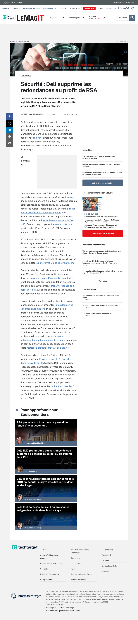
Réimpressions (46, 580)
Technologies (76, 563)
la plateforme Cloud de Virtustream (55, 262)
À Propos (44, 550)
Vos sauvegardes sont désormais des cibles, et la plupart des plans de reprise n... (102, 252)
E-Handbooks (107, 550)
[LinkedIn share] (9, 130)
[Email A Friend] (9, 143)
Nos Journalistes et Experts (82, 574)
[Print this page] (9, 136)
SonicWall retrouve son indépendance (97, 314)
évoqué (70, 197)
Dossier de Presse (78, 580)
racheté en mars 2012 (62, 386)
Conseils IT (106, 555)
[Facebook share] (9, 116)
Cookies (5, 8)
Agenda (74, 569)
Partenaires (75, 558)
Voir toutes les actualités (102, 183)
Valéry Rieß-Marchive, (32, 114)
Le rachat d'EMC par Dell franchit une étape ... (101, 306)
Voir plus (103, 281)
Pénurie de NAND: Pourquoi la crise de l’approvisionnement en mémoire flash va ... (99, 262)
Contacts (44, 569)
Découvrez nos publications (122, 2)
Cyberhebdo (64, 8)
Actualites (25, 76)
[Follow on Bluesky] (127, 8)
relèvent (37, 137)
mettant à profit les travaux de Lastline (48, 347)
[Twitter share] (9, 123)
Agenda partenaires (31, 8)
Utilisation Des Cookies (49, 574)
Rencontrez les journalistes (51, 563)
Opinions (105, 561)
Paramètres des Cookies (70, 611)
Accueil (12, 41)
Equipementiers (23, 41)
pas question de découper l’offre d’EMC (51, 278)
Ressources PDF (50, 8)
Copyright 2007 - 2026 (55, 608)
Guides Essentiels (109, 566)
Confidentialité (52, 611)
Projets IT (16, 8)
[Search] (132, 18)
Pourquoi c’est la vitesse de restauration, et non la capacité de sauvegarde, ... (102, 272)
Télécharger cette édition (103, 233)
